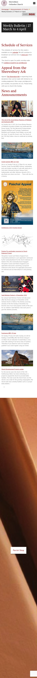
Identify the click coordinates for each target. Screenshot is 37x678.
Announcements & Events (19, 9)
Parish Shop (18, 550)
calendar (15, 52)
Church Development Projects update (12, 369)
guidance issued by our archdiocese (15, 63)
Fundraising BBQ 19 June (8, 333)
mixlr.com (24, 55)
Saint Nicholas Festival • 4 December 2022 (14, 295)
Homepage (5, 9)
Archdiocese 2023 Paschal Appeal (11, 228)
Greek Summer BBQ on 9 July (10, 162)
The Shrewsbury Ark (13, 76)
